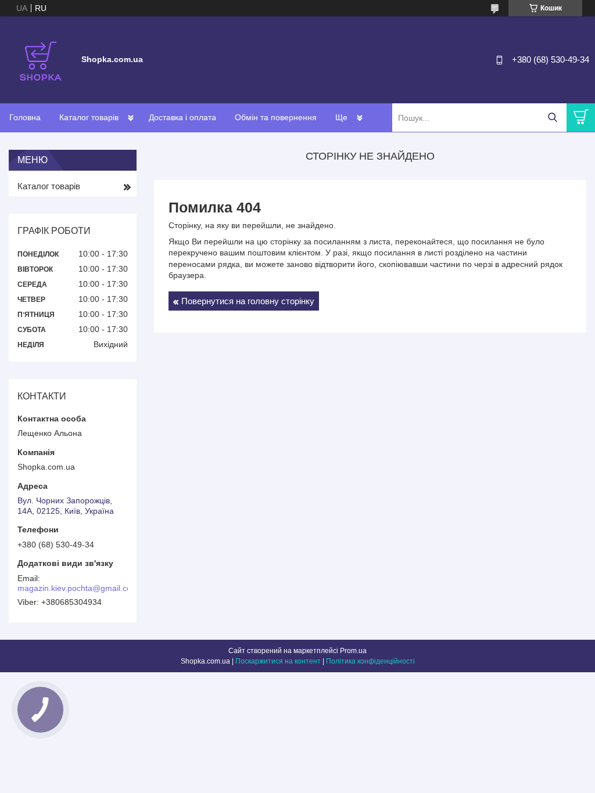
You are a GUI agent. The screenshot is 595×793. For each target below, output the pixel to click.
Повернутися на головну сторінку (247, 301)
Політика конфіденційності (370, 661)
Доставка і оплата (182, 117)
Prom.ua (353, 651)
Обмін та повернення (276, 117)
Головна (25, 117)
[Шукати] (552, 117)
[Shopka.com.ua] (41, 59)
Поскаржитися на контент (278, 661)
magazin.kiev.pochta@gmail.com (77, 588)
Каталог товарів (89, 117)
